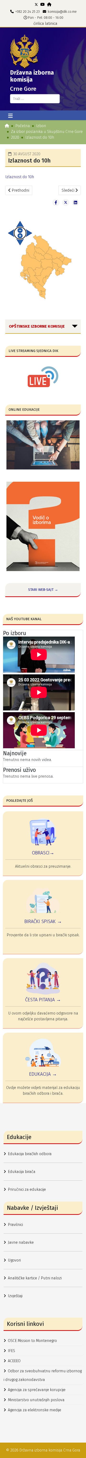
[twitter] (36, 4)
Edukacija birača (21, 1171)
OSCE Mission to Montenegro (32, 1340)
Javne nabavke (21, 1242)
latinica (51, 23)
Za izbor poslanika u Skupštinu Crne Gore (47, 131)
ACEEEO (14, 1361)
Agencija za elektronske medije (34, 1410)
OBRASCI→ (43, 853)
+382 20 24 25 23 (27, 12)
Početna (22, 126)
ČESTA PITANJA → (43, 999)
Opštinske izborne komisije (37, 326)
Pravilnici (15, 1224)
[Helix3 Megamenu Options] (10, 116)
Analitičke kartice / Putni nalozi (35, 1278)
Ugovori (14, 1260)
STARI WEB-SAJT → (43, 589)
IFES (11, 1350)
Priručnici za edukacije (27, 1189)
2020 (15, 137)
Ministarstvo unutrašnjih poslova (36, 1400)
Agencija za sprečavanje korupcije (36, 1389)
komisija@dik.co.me (62, 12)
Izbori (41, 126)
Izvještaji (15, 1296)
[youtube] (42, 4)
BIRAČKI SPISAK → (43, 921)
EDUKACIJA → (43, 1074)
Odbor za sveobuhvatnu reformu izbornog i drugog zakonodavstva (43, 1375)
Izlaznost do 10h (19, 177)
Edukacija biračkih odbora (30, 1154)
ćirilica (38, 23)
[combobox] (35, 98)
